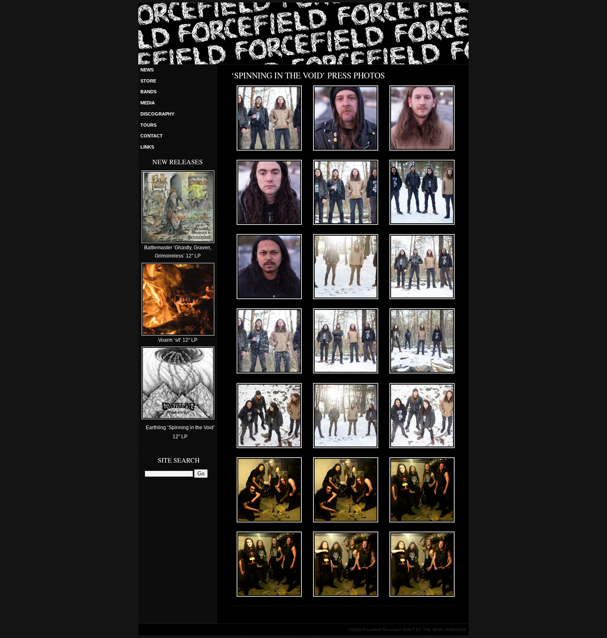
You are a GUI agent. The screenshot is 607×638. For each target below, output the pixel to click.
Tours (148, 125)
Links (147, 146)
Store (148, 80)
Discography (157, 113)
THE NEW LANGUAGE (445, 629)
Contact (151, 135)
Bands (148, 91)
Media (147, 102)
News (147, 69)
